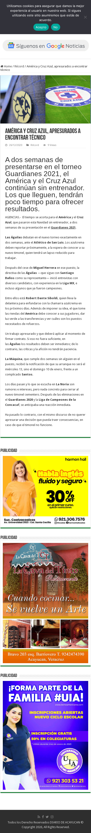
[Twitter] (47, 817)
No (55, 27)
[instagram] (52, 817)
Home (7, 66)
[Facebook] (43, 817)
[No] (85, 17)
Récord (19, 66)
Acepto (41, 27)
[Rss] (39, 817)
